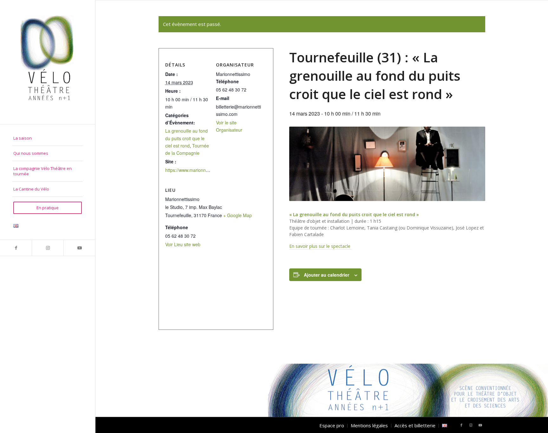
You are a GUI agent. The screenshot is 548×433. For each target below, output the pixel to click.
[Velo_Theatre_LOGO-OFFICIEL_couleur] (47, 62)
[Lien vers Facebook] (16, 248)
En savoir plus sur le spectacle (320, 246)
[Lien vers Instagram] (47, 248)
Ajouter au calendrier (326, 275)
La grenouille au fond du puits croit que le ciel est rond (186, 138)
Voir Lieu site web (182, 244)
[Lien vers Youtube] (79, 248)
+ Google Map (237, 215)
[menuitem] (47, 138)
